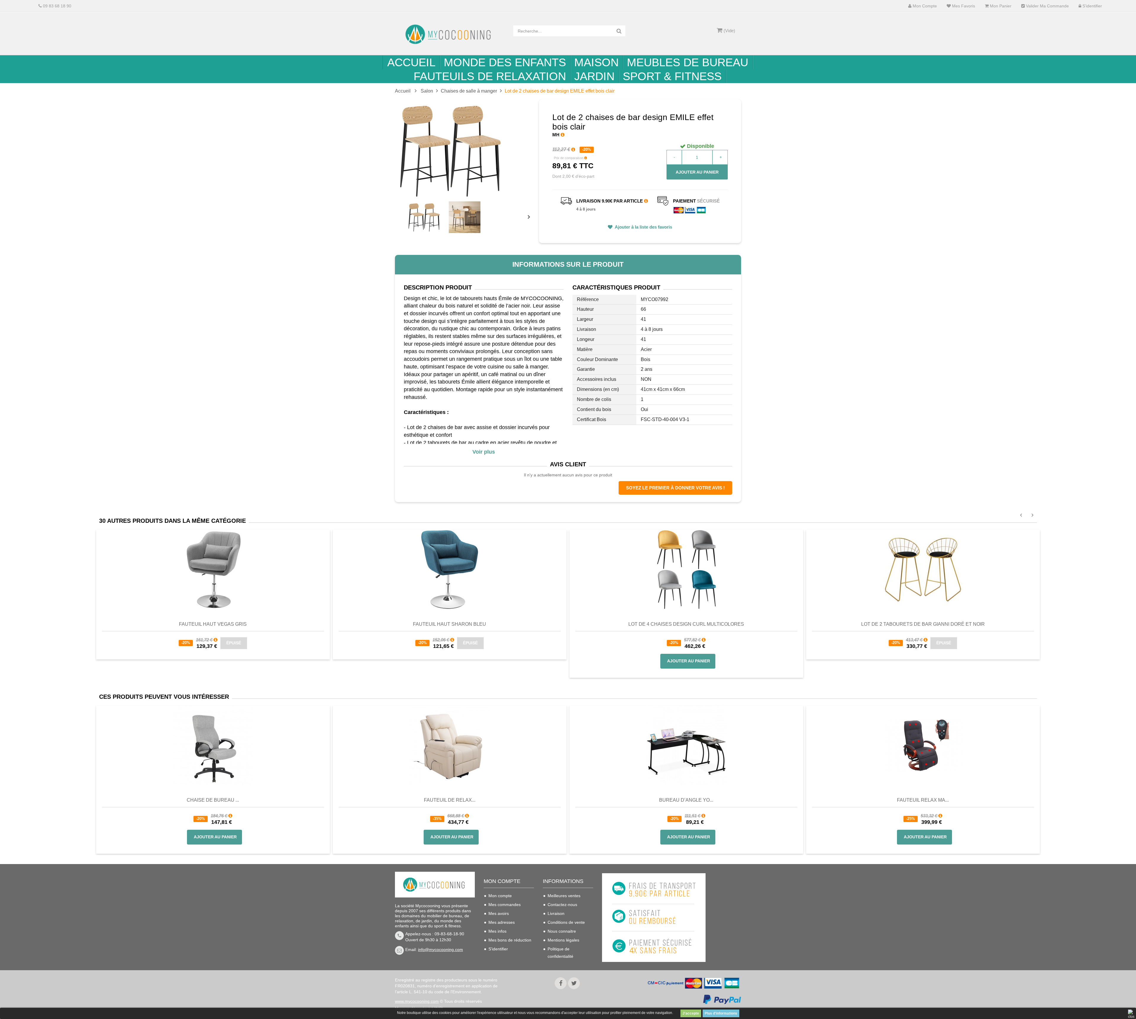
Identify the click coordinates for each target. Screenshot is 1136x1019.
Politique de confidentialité (560, 953)
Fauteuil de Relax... (449, 800)
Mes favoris (963, 6)
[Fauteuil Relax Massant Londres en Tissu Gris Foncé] (923, 745)
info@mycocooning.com (440, 949)
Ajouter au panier (697, 172)
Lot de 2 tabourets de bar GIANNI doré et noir (923, 624)
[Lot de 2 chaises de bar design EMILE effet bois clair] (424, 217)
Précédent (409, 210)
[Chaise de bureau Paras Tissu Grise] (213, 745)
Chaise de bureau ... (213, 800)
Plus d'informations (721, 1013)
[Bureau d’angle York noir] (686, 745)
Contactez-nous (562, 904)
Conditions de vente (566, 922)
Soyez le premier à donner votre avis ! (675, 487)
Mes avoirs (498, 913)
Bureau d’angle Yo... (686, 800)
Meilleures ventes (564, 895)
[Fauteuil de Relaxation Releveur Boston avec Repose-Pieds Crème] (450, 745)
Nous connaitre (562, 931)
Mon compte (924, 6)
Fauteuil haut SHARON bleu (449, 624)
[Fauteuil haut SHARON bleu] (450, 569)
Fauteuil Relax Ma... (923, 800)
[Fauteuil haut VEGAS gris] (213, 569)
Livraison (556, 913)
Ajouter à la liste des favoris (643, 226)
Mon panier (1000, 6)
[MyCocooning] (449, 34)
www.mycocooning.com (417, 1001)
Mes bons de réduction (509, 940)
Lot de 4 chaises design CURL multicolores (686, 624)
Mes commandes (504, 904)
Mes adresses (501, 922)
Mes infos (497, 931)
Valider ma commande (1047, 6)
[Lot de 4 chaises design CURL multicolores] (686, 569)
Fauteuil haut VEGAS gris (213, 624)
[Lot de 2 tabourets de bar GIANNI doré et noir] (923, 569)
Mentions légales (563, 940)
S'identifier (1091, 6)
